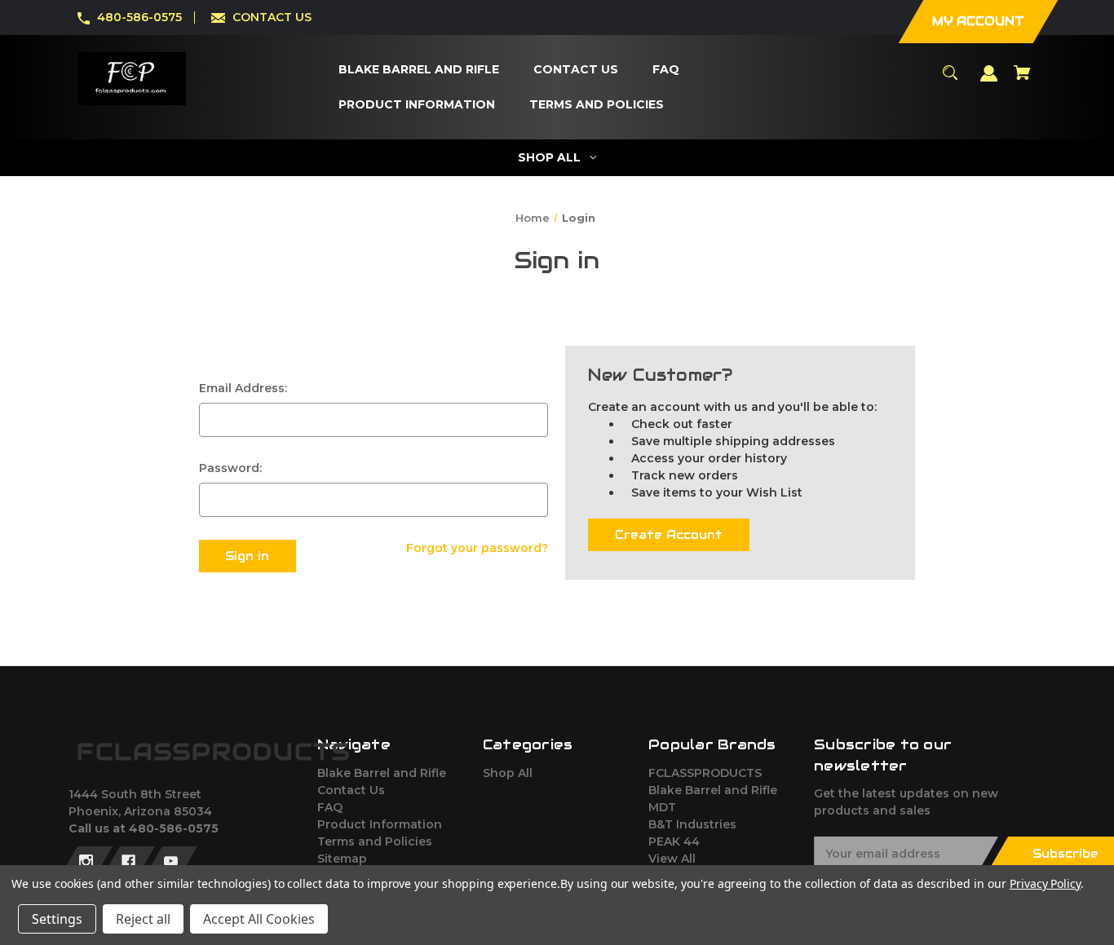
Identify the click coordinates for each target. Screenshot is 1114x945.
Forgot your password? (477, 548)
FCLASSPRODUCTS (705, 773)
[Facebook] (128, 861)
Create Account (669, 535)
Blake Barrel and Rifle (381, 773)
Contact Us (351, 790)
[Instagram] (86, 861)
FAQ (330, 807)
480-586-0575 (139, 17)
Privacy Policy (1045, 883)
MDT (662, 807)
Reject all (143, 919)
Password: (230, 468)
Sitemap (342, 858)
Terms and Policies (374, 841)
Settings (57, 919)
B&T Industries (692, 824)
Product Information (379, 824)
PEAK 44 (674, 841)
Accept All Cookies (259, 919)
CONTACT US (272, 17)
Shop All (508, 773)
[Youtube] (170, 861)
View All (672, 858)
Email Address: (243, 388)
